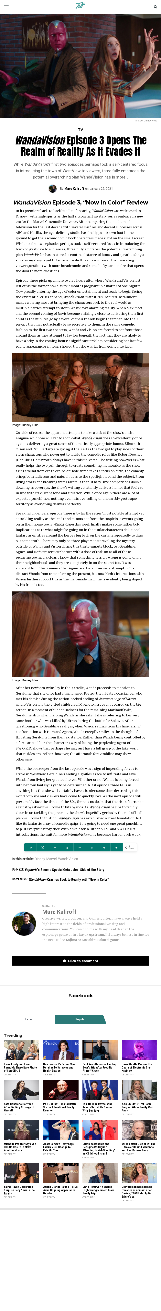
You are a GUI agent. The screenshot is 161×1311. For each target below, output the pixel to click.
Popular (80, 1019)
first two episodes (45, 243)
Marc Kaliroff (74, 189)
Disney (40, 859)
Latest (29, 1019)
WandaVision (102, 210)
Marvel (51, 859)
